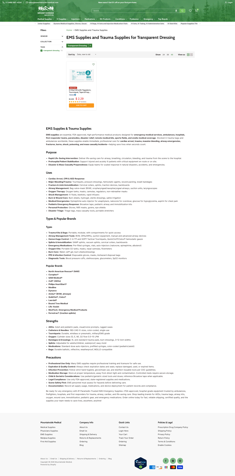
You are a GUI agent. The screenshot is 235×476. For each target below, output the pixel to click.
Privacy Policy (164, 434)
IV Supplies (62, 19)
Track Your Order (126, 438)
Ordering (83, 441)
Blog (82, 445)
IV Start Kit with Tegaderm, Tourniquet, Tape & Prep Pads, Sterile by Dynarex (80, 92)
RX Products (105, 19)
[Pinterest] (180, 461)
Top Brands (163, 19)
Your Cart (123, 434)
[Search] (182, 11)
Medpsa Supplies (48, 438)
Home (69, 30)
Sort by (71, 54)
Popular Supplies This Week (190, 24)
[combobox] (135, 11)
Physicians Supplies (49, 431)
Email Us (83, 431)
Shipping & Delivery (88, 434)
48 (172, 55)
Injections (75, 19)
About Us (84, 427)
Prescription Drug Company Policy (173, 427)
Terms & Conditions (166, 441)
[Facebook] (166, 461)
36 (168, 55)
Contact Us (123, 427)
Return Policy (164, 438)
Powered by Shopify (48, 465)
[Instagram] (173, 461)
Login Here (123, 431)
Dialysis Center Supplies (38, 24)
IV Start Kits (170, 24)
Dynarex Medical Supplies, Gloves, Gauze (68, 24)
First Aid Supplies (48, 441)
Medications (90, 19)
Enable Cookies (164, 445)
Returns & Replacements (90, 438)
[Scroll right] (199, 23)
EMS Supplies (46, 434)
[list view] (191, 54)
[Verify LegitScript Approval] (140, 463)
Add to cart (81, 105)
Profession (134, 19)
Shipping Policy (164, 431)
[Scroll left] (35, 23)
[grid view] (188, 54)
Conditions (120, 19)
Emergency (149, 19)
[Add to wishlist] (93, 64)
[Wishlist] (190, 11)
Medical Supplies (45, 19)
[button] (176, 11)
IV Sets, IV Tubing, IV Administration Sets (145, 24)
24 (164, 55)
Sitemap (122, 445)
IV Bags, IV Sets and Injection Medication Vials (106, 24)
